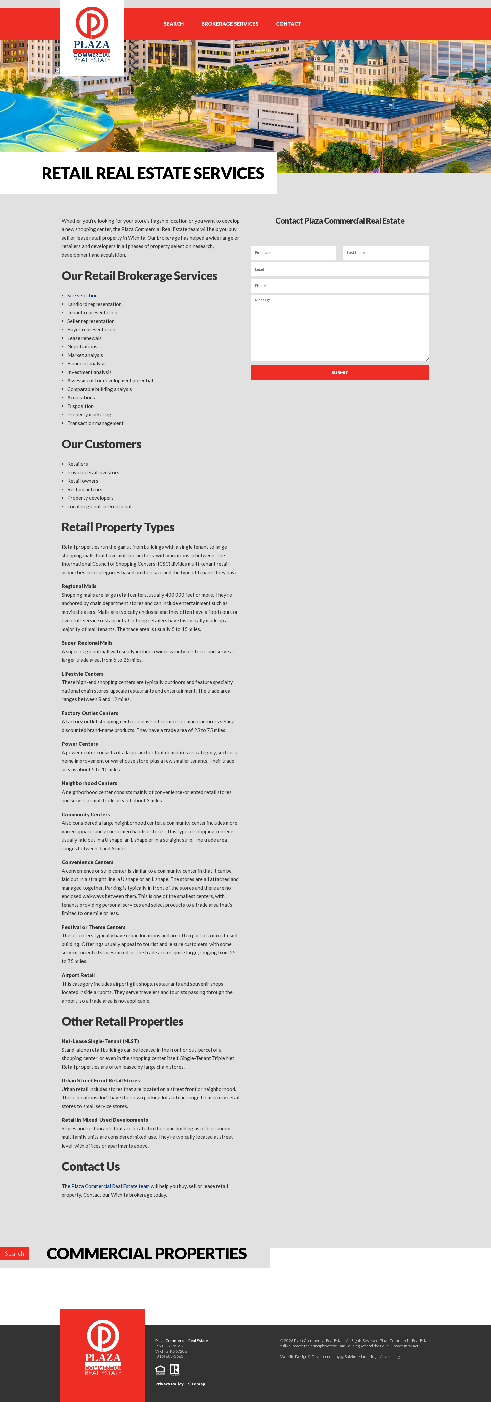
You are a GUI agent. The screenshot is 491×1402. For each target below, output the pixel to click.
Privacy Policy (169, 1383)
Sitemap (196, 1383)
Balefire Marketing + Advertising (372, 1356)
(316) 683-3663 (169, 1356)
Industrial (205, 27)
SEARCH (174, 24)
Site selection (82, 295)
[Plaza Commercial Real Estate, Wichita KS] (92, 37)
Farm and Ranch (211, 12)
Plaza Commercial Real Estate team (110, 1186)
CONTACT (288, 24)
